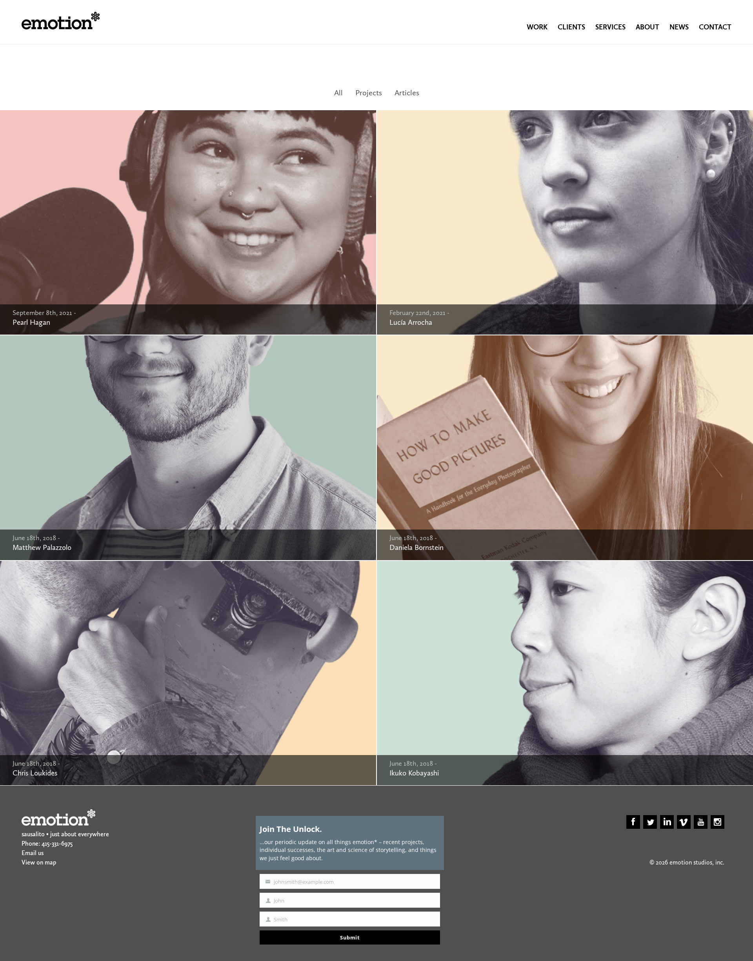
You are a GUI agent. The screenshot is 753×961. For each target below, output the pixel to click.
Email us (33, 853)
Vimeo (684, 822)
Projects (368, 92)
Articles (407, 92)
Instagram (717, 822)
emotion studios (61, 20)
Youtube (701, 822)
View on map (39, 862)
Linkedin (667, 822)
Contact (715, 27)
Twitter (650, 822)
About (647, 27)
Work (537, 27)
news (679, 27)
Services (610, 27)
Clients (571, 27)
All (338, 92)
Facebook (633, 822)
